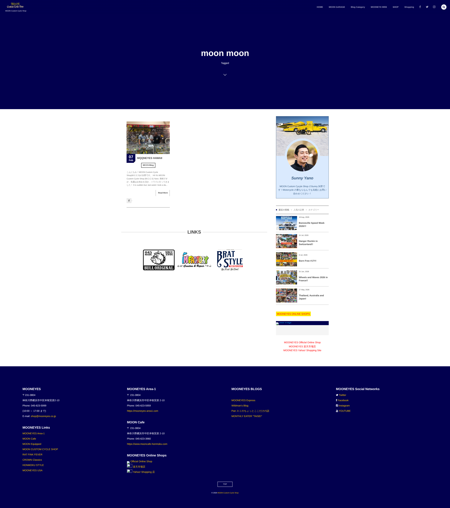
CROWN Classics (32, 459)
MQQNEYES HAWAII (149, 158)
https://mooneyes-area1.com (142, 410)
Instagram (344, 405)
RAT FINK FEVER (32, 454)
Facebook (343, 400)
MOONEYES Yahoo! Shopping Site (302, 350)
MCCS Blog (148, 165)
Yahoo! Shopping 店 (143, 472)
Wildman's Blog (240, 405)
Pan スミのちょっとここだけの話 (250, 410)
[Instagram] (434, 7)
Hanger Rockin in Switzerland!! (308, 243)
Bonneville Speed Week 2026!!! (311, 224)
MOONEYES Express (243, 400)
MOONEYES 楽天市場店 (302, 346)
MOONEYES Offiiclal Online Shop (302, 342)
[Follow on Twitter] (427, 7)
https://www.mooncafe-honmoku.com (147, 444)
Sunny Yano (302, 178)
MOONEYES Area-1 (33, 433)
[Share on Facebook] (420, 7)
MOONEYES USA (32, 470)
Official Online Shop (141, 461)
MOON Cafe (29, 438)
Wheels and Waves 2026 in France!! (313, 279)
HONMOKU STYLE (33, 465)
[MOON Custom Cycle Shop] (15, 5)
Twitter (342, 395)
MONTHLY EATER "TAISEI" (247, 416)
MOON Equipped (31, 444)
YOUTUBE (345, 410)
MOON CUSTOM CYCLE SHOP (40, 449)
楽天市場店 (138, 466)
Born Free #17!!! (307, 260)
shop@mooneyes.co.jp (43, 416)
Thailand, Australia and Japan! (311, 297)
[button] (443, 7)
